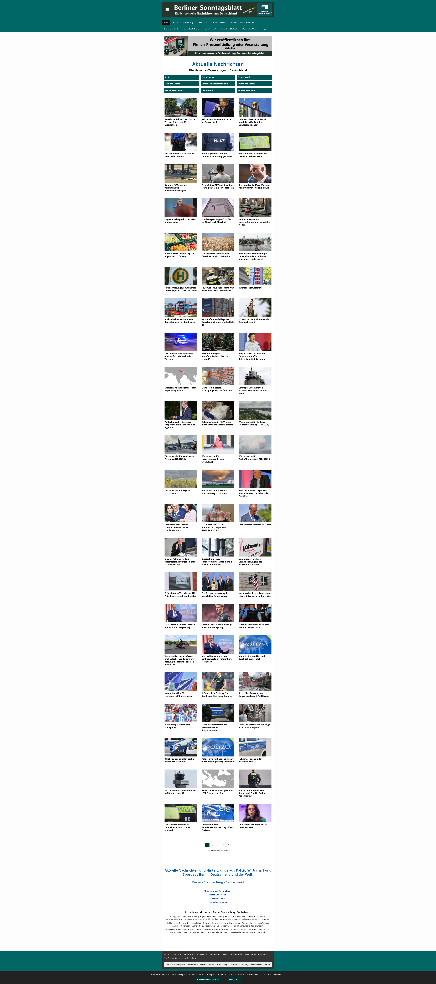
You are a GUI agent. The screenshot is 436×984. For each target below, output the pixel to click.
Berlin (175, 22)
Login (265, 29)
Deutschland (203, 22)
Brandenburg (188, 22)
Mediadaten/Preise (250, 29)
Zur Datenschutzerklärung (208, 979)
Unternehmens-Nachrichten (242, 22)
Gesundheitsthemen (191, 29)
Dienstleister (210, 29)
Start (166, 22)
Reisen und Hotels (171, 29)
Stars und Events (219, 22)
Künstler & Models (228, 29)
